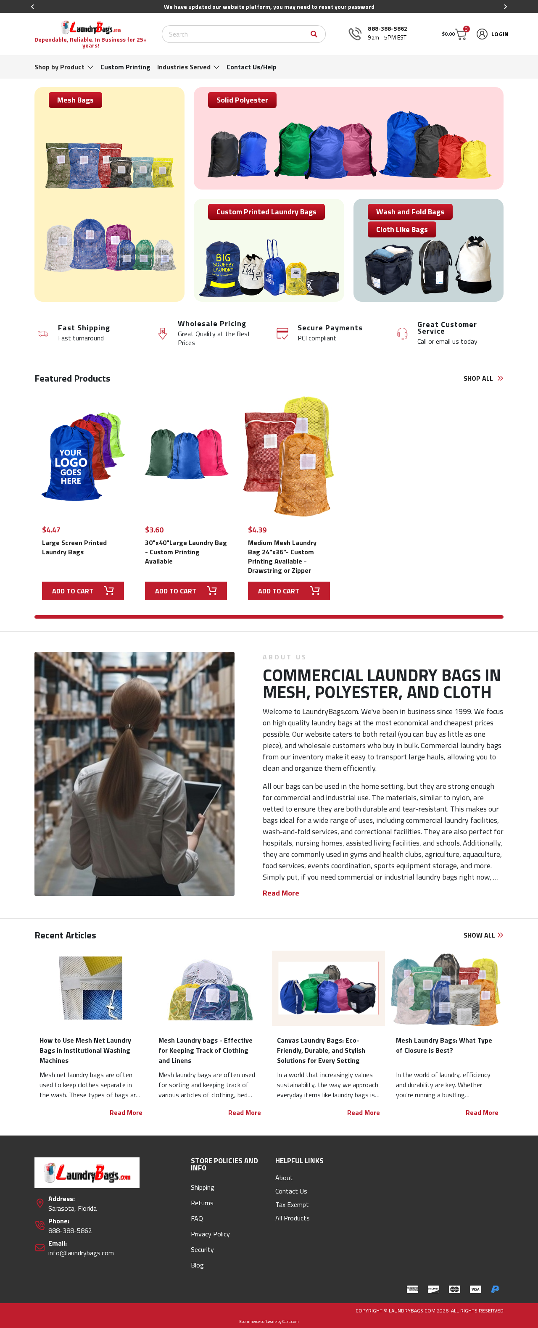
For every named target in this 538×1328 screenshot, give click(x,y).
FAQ (197, 1218)
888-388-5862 (387, 29)
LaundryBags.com (330, 711)
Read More (126, 1112)
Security (202, 1249)
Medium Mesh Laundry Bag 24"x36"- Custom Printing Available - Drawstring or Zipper (282, 556)
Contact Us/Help (252, 67)
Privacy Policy (210, 1234)
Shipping (202, 1187)
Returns (202, 1203)
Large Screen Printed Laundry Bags (74, 547)
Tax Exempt (292, 1204)
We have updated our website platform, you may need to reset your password (269, 6)
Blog (197, 1265)
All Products (292, 1218)
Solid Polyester (242, 99)
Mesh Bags (75, 99)
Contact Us (291, 1191)
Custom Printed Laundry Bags (266, 211)
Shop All (479, 378)
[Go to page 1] (269, 617)
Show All (480, 935)
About (284, 1178)
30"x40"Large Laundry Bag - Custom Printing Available (186, 552)
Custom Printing (125, 67)
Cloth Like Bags (402, 229)
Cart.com (290, 1321)
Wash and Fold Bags (410, 211)
